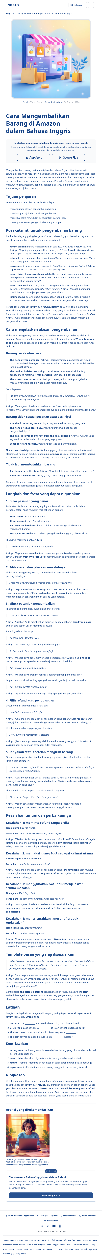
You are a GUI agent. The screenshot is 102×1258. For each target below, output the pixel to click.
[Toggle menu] (91, 5)
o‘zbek (61, 1249)
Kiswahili (6, 1254)
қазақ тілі (79, 1249)
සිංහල (18, 1254)
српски (38, 1249)
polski (95, 1240)
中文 (49, 1240)
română (63, 1245)
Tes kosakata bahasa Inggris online (21, 1216)
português (29, 1240)
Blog (8, 13)
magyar (55, 1245)
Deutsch (12, 1249)
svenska (22, 1245)
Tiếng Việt (67, 1240)
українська (87, 1240)
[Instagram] (42, 1226)
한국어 (5, 1249)
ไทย (73, 1240)
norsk (29, 1245)
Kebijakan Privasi (69, 1216)
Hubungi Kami (52, 1221)
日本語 (93, 1245)
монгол (49, 1249)
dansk (15, 1245)
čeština (69, 1245)
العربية (44, 1240)
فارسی (32, 1249)
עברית (49, 1245)
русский (37, 1240)
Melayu (59, 1240)
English (6, 1240)
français (20, 1240)
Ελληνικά (41, 1245)
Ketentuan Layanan (89, 1216)
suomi (34, 1245)
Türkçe (78, 1240)
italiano (19, 1249)
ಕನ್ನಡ (90, 1249)
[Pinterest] (48, 1226)
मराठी (85, 1249)
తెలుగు (95, 1249)
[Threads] (59, 1226)
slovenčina (78, 1245)
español (13, 1240)
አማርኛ (23, 1254)
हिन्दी (53, 1240)
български (69, 1249)
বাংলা (44, 1249)
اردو (55, 1249)
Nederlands (7, 1245)
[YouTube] (53, 1226)
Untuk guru (44, 1216)
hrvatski (86, 1245)
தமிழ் (13, 1254)
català (26, 1249)
